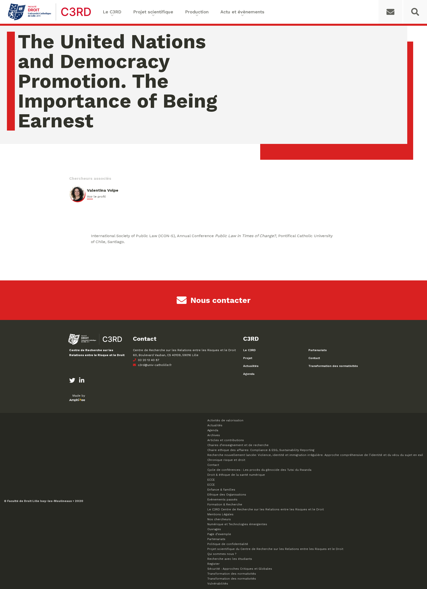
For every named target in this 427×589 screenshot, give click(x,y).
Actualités (250, 366)
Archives (213, 435)
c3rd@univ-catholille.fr (154, 365)
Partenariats (317, 350)
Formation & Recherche (224, 504)
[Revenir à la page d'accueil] (49, 20)
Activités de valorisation (225, 420)
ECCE (211, 479)
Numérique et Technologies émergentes (237, 524)
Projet (247, 358)
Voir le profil (96, 196)
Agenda (249, 374)
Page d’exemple (219, 534)
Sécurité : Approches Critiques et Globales (239, 568)
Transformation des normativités (333, 366)
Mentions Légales (220, 514)
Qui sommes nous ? (221, 554)
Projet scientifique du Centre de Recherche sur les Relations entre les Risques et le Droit (275, 549)
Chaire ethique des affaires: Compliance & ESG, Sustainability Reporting (260, 450)
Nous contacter (221, 300)
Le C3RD (249, 350)
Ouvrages (214, 529)
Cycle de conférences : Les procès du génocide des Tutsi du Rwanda (259, 470)
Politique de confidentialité (227, 544)
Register (213, 564)
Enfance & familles (221, 489)
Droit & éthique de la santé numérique (236, 474)
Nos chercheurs (219, 519)
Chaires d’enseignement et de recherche (238, 445)
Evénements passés (222, 499)
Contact (314, 358)
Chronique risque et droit (226, 460)
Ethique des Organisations (226, 494)
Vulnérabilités (217, 583)
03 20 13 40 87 (148, 360)
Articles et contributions (225, 440)
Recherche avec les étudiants (229, 559)
